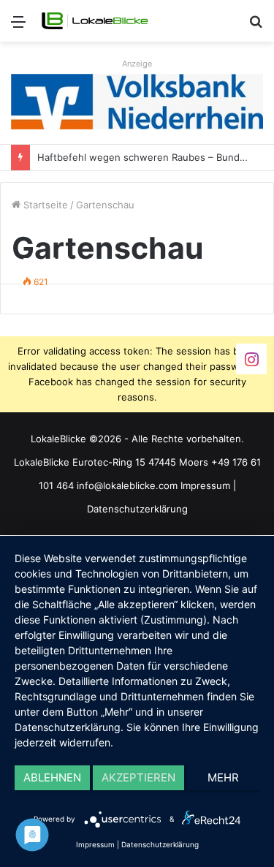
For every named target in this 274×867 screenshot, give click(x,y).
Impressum (205, 485)
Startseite (44, 205)
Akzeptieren (138, 777)
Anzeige (137, 63)
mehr (223, 777)
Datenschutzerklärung (137, 509)
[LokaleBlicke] (95, 20)
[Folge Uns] (251, 358)
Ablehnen (52, 777)
